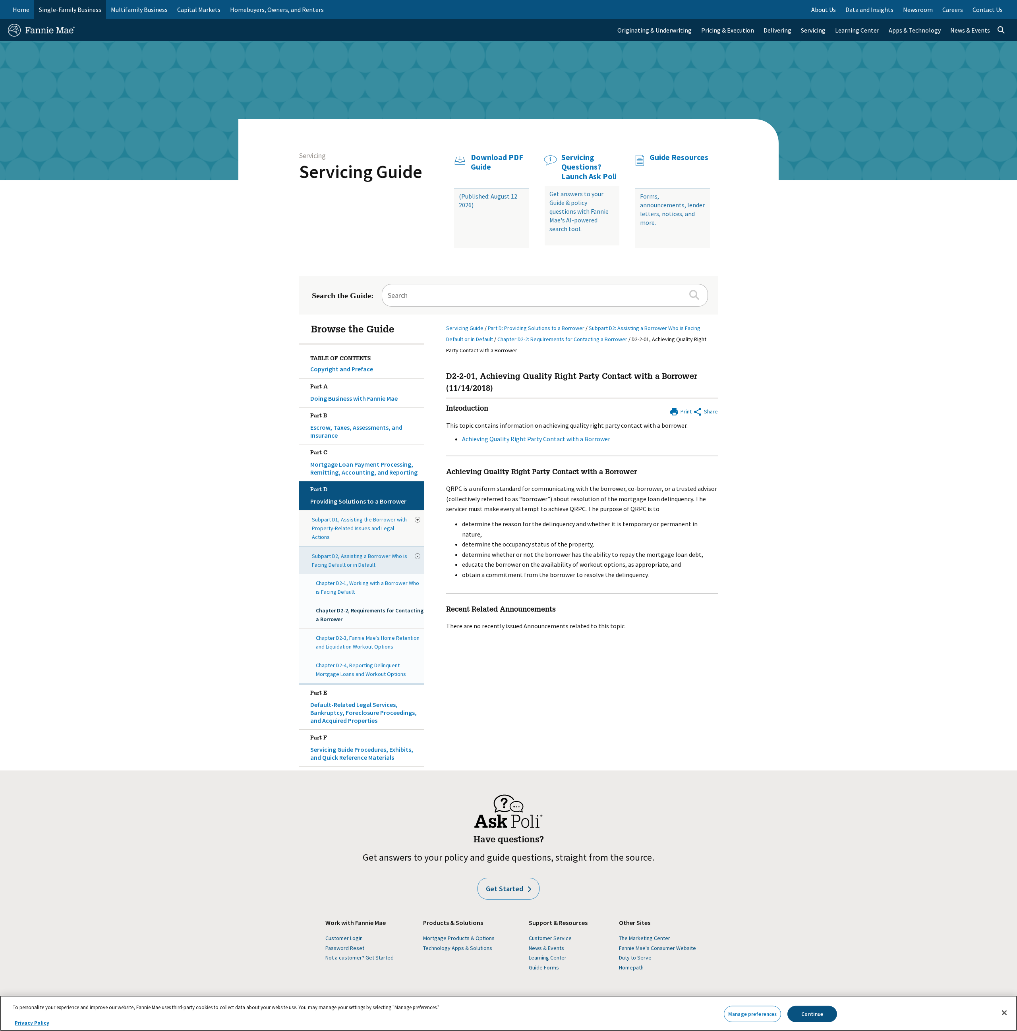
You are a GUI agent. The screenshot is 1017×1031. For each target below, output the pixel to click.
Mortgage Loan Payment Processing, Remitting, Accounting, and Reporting (364, 463)
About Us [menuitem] (823, 10)
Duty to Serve (635, 957)
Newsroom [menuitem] (918, 10)
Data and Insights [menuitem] (869, 10)
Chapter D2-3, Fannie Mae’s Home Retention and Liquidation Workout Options (368, 642)
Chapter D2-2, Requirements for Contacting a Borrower (369, 615)
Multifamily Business (139, 10)
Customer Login (344, 938)
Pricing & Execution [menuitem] (727, 30)
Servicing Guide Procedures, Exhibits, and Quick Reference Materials (361, 748)
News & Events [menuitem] (970, 30)
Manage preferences (752, 1013)
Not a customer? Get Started (359, 957)
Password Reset (344, 948)
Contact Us (988, 10)
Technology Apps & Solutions (457, 948)
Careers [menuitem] (952, 10)
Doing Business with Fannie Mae (354, 393)
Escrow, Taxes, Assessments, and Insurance (356, 426)
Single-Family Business (70, 10)
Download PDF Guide (497, 162)
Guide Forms (544, 967)
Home (21, 10)
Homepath (631, 967)
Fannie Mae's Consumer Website (657, 948)
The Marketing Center (644, 938)
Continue (812, 1013)
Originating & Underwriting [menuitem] (654, 30)
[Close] (1004, 1012)
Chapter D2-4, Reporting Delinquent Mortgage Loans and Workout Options (361, 670)
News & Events (546, 948)
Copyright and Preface (341, 369)
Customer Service (550, 938)
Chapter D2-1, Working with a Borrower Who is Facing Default (367, 587)
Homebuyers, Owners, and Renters (277, 10)
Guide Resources (679, 157)
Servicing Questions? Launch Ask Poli (589, 167)
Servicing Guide (360, 171)
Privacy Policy (32, 1022)
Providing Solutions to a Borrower (358, 496)
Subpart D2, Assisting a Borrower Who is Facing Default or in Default (359, 560)
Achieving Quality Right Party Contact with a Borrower (536, 439)
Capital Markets (198, 10)
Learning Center (548, 957)
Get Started (504, 888)
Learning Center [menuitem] (857, 30)
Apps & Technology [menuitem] (915, 30)
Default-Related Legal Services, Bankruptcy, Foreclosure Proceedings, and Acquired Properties (363, 707)
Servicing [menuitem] (813, 30)
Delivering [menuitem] (777, 30)
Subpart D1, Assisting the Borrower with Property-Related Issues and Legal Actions (359, 528)
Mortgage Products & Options (459, 938)
